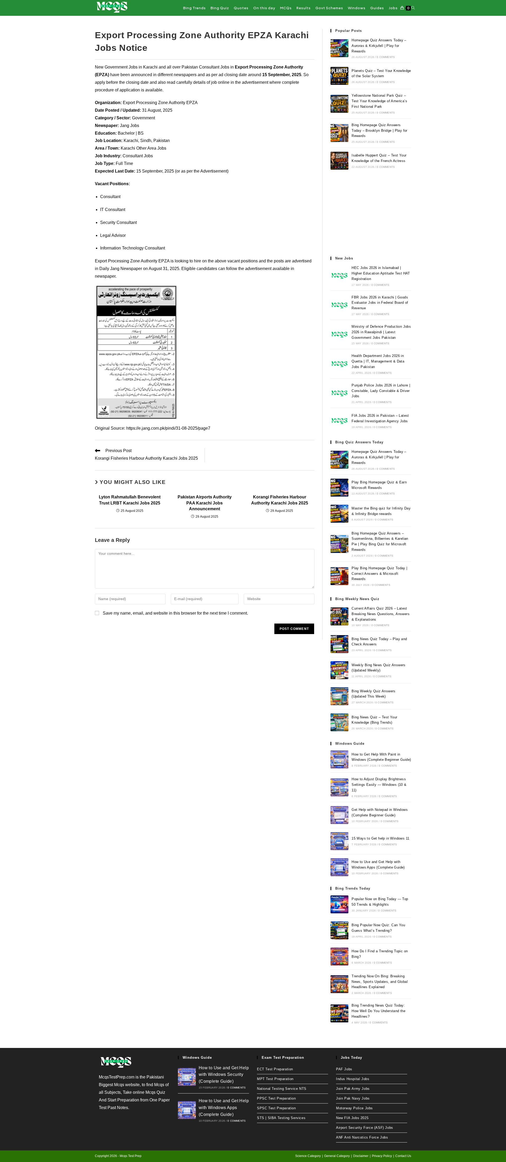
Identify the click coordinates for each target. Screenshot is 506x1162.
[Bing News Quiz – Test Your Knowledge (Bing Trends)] (339, 722)
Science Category (308, 1156)
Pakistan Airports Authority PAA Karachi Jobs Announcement (205, 503)
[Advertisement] (370, 213)
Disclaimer (360, 1156)
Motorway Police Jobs (354, 1108)
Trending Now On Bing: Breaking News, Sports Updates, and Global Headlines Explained (380, 981)
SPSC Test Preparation (276, 1108)
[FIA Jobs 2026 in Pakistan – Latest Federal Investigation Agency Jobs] (339, 421)
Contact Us (403, 1156)
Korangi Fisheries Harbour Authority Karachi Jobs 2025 (279, 500)
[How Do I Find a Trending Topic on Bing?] (339, 956)
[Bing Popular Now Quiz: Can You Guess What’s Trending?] (339, 930)
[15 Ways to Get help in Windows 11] (339, 841)
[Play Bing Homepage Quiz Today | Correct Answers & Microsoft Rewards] (339, 576)
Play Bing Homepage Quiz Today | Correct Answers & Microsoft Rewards (379, 573)
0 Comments (386, 57)
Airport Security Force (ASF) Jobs (364, 1128)
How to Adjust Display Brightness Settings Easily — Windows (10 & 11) (379, 784)
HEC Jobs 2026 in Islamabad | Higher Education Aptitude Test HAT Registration (381, 273)
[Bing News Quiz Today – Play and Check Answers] (339, 644)
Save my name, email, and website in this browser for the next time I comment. (175, 613)
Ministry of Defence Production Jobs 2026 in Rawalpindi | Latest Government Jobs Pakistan (381, 332)
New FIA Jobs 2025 (352, 1118)
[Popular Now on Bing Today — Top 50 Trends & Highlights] (339, 904)
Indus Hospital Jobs (352, 1079)
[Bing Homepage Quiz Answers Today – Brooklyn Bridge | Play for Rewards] (339, 133)
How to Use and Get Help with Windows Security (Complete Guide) (224, 1074)
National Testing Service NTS (281, 1089)
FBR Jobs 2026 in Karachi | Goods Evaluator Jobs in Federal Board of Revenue (380, 302)
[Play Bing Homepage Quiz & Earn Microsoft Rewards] (339, 488)
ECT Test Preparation (275, 1069)
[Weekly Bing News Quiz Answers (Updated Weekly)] (339, 670)
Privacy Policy (382, 1156)
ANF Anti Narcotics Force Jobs (362, 1137)
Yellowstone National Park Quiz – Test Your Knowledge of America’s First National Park (379, 101)
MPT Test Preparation (275, 1079)
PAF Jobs (344, 1069)
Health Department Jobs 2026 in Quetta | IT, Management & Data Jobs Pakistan (378, 361)
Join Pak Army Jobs (353, 1089)
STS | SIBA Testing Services (281, 1118)
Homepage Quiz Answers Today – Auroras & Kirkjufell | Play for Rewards (379, 45)
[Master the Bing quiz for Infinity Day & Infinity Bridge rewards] (339, 514)
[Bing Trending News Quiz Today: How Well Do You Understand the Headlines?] (339, 1013)
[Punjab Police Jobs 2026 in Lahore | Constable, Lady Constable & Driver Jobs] (339, 393)
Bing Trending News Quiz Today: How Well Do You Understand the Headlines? (378, 1010)
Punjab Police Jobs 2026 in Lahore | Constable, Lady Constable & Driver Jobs (381, 390)
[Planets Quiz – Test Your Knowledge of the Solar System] (339, 76)
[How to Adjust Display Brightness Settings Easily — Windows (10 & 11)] (339, 787)
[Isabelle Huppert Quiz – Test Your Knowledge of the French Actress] (339, 161)
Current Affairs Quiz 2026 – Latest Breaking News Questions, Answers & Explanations (381, 613)
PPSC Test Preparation (276, 1098)
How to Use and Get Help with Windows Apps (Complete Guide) (224, 1107)
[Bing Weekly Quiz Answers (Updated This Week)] (339, 696)
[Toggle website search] (413, 8)
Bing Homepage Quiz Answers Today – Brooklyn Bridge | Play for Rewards (379, 130)
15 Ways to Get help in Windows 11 (380, 838)
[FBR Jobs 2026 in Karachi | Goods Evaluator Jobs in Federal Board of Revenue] (339, 305)
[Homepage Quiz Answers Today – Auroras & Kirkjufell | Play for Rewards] (339, 48)
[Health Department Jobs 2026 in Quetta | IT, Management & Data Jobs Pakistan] (339, 364)
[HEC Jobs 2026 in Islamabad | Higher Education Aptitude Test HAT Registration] (339, 276)
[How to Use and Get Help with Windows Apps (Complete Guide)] (339, 867)
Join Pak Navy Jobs (353, 1098)
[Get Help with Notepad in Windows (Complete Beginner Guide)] (339, 815)
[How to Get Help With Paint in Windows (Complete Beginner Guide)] (339, 759)
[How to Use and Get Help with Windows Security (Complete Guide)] (187, 1077)
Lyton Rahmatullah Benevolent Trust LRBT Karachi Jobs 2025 (129, 500)
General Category (337, 1156)
